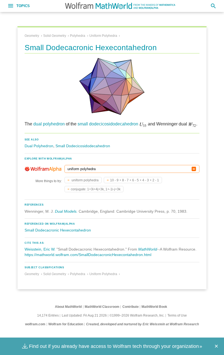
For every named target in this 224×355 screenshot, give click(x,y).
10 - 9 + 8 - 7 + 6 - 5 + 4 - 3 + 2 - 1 (134, 180)
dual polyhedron (49, 124)
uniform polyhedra (85, 180)
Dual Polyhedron (39, 146)
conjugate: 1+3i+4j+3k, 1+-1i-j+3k (95, 189)
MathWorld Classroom (102, 307)
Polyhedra (77, 36)
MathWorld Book (154, 307)
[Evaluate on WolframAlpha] (193, 169)
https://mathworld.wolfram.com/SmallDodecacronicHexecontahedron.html (88, 254)
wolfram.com (35, 324)
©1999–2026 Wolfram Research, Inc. (137, 315)
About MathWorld (68, 307)
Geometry (32, 36)
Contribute (130, 307)
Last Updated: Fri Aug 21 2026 (84, 315)
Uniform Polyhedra (103, 36)
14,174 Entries (48, 315)
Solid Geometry (54, 36)
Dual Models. (66, 211)
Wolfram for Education (65, 324)
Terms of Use (177, 315)
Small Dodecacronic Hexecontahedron (58, 230)
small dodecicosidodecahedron (108, 124)
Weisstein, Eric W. (40, 249)
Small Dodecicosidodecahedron (82, 146)
